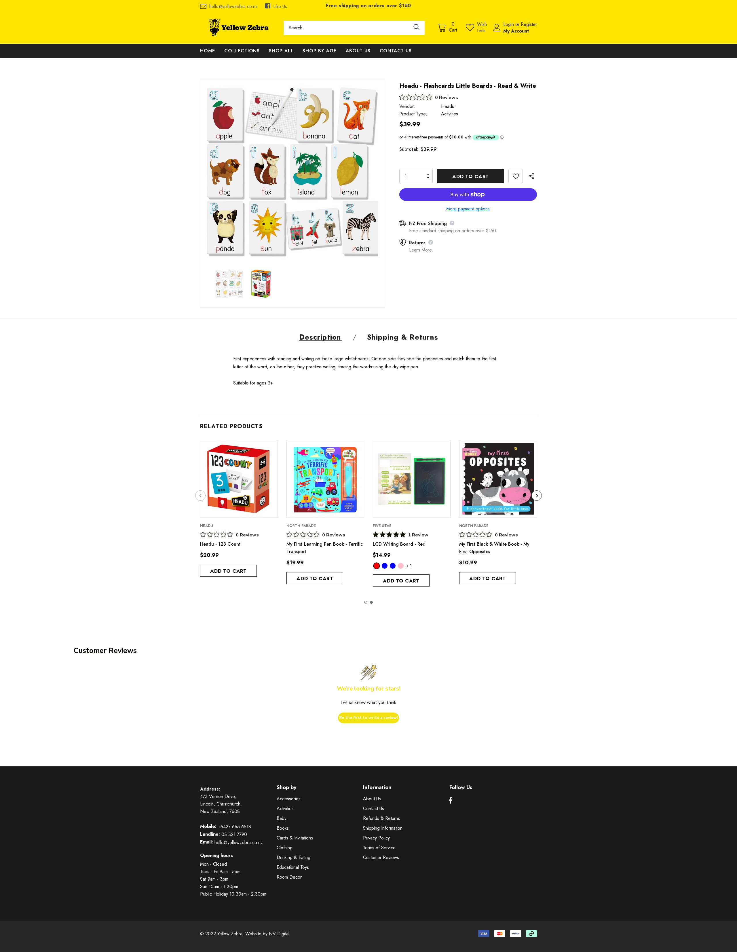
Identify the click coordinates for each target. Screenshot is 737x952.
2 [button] (371, 602)
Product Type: (413, 114)
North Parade (301, 525)
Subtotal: (408, 149)
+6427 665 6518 (234, 826)
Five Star (382, 525)
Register (529, 24)
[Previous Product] (200, 495)
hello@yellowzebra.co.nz (233, 6)
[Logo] (237, 28)
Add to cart (228, 571)
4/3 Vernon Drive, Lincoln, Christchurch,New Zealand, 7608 (221, 804)
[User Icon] (497, 27)
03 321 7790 (234, 834)
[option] (292, 171)
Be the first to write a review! (368, 717)
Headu (447, 106)
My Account (516, 31)
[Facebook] (450, 800)
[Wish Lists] (515, 176)
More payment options (468, 208)
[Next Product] (536, 495)
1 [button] (365, 602)
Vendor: (407, 106)
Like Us (280, 6)
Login (509, 24)
